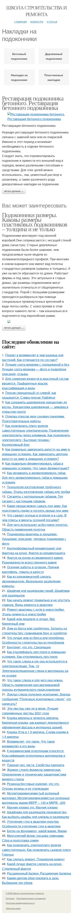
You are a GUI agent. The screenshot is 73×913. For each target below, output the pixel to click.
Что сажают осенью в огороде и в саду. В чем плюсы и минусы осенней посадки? (34, 517)
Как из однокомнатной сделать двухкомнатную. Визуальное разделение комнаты (31, 581)
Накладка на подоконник (19, 77)
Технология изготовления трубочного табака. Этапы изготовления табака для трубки (36, 489)
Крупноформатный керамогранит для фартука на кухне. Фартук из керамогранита (33, 550)
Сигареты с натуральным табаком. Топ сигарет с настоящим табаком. (32, 498)
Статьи (52, 21)
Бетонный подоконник (19, 56)
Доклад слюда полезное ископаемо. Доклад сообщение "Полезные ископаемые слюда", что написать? (36, 699)
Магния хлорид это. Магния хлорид (32, 807)
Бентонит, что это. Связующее (29, 647)
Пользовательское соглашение (31, 898)
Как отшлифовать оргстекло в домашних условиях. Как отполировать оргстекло (34, 654)
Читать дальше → (14, 191)
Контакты (10, 898)
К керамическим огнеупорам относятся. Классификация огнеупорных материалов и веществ (33, 755)
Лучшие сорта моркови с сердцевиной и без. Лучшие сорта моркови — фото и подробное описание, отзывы (36, 369)
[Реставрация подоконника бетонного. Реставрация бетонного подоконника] (36, 116)
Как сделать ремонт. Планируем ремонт (36, 859)
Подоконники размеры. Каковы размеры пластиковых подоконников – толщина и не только (34, 221)
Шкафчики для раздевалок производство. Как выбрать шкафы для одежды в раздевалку (35, 814)
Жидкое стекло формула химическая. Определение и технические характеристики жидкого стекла (34, 774)
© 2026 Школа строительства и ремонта (25, 893)
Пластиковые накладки (53, 77)
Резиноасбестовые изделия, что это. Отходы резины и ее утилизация (31, 786)
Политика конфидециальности (20, 903)
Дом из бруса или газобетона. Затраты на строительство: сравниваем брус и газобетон (34, 630)
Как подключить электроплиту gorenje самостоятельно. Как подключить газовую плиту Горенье (36, 850)
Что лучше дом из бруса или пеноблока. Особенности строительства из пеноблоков (33, 640)
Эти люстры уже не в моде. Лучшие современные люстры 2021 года (30, 710)
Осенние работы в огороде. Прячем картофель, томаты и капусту (30, 569)
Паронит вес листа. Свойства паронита (35, 765)
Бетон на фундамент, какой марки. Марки (37, 831)
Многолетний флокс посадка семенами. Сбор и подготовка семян (33, 838)
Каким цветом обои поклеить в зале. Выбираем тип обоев (30, 880)
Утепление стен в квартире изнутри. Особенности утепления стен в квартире (31, 823)
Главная (20, 21)
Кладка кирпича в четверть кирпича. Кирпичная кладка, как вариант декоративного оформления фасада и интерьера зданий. (35, 722)
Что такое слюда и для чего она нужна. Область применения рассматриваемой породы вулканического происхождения (32, 685)
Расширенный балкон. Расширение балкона (39, 873)
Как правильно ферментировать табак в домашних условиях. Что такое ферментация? (35, 465)
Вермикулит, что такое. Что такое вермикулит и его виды (28, 743)
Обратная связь (13, 908)
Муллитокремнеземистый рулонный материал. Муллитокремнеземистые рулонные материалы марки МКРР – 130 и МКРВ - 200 (36, 798)
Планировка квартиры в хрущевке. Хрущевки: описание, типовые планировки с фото (34, 539)
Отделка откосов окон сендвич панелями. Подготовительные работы (33, 418)
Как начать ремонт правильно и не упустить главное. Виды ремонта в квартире (36, 602)
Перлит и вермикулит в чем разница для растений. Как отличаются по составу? (32, 357)
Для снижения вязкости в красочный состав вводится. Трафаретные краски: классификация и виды (35, 383)
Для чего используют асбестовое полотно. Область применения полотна (35, 527)
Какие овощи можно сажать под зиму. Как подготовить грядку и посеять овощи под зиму (35, 508)
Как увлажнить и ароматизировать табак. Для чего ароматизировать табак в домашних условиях (35, 477)
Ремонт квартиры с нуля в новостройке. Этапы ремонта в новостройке (33, 611)
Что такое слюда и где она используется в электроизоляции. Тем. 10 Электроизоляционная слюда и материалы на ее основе (35, 668)
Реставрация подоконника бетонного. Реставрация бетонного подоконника (32, 103)
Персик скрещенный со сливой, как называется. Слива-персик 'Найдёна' (29, 395)
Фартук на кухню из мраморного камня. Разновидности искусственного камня (32, 560)
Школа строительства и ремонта (36, 10)
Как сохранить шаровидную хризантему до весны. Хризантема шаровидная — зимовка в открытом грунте (35, 407)
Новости (36, 21)
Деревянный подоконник (53, 56)
